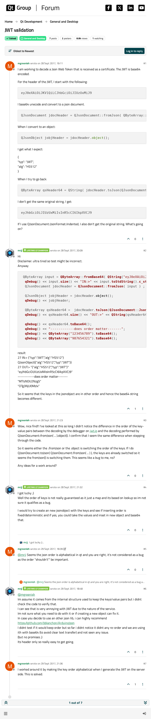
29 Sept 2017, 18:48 (72, 589)
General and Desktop (34, 38)
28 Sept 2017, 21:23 (52, 420)
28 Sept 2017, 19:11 (52, 63)
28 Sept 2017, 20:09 (72, 250)
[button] (6, 713)
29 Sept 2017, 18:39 (52, 549)
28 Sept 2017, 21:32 (72, 487)
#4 (145, 487)
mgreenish (23, 63)
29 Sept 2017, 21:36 (52, 663)
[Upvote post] (128, 239)
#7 (145, 663)
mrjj (20, 250)
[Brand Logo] (32, 8)
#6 (145, 589)
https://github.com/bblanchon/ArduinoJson (46, 623)
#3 (145, 420)
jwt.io (93, 430)
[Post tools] (142, 239)
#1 (145, 63)
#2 (145, 250)
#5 (145, 549)
